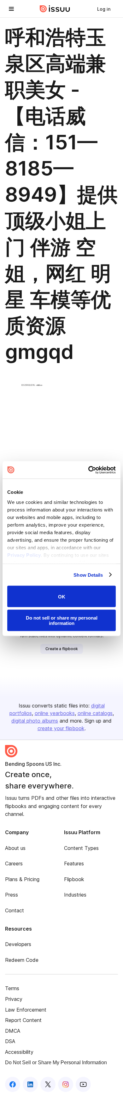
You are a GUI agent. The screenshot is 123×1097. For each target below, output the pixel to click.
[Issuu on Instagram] (65, 1084)
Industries (75, 895)
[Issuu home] (55, 8)
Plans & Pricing (22, 879)
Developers (18, 944)
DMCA (12, 1031)
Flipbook (74, 879)
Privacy (13, 999)
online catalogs (95, 713)
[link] (103, 9)
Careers (14, 863)
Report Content (23, 1020)
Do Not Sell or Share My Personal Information (56, 1062)
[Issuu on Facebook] (12, 1084)
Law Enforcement (25, 1010)
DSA (10, 1041)
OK (61, 596)
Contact (14, 910)
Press (11, 895)
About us (15, 848)
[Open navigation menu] (11, 9)
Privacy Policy (24, 554)
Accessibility (19, 1052)
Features (74, 863)
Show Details (88, 574)
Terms (12, 988)
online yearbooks (55, 713)
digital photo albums (34, 721)
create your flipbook (61, 728)
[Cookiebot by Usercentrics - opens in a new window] (88, 470)
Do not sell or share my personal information (61, 620)
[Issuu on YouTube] (83, 1084)
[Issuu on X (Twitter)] (48, 1084)
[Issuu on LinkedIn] (30, 1084)
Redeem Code (21, 960)
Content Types (81, 848)
